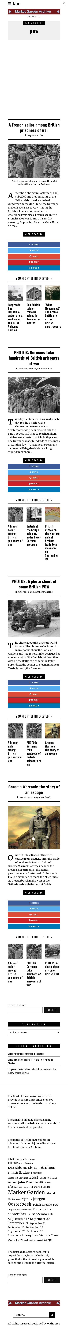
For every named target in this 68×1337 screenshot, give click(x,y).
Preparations (14, 1210)
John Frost (26, 1182)
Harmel (53, 1178)
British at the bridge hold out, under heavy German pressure (34, 535)
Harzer (12, 1182)
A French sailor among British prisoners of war (34, 127)
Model (50, 1193)
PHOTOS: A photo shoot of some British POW (34, 584)
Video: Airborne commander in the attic (26, 1053)
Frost (33, 1177)
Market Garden (26, 1192)
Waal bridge (13, 1240)
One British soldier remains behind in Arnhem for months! (33, 314)
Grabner (44, 1178)
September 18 (42, 1214)
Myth (25, 1199)
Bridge (24, 1172)
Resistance (26, 1210)
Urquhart (32, 1235)
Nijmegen (37, 1199)
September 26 (35, 1231)
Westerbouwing (28, 1240)
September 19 (44, 368)
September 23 (16, 1227)
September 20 (40, 1219)
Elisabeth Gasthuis (18, 1178)
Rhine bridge (42, 1209)
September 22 (37, 1223)
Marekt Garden (42, 1187)
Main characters (28, 797)
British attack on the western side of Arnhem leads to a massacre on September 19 (52, 542)
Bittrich (13, 1172)
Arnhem (23, 368)
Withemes (53, 1323)
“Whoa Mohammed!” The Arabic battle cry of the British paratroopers (53, 316)
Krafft (39, 1182)
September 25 (16, 1231)
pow (55, 1204)
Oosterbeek (44, 797)
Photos (32, 368)
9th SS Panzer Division (21, 1159)
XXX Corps (44, 1239)
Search (52, 1010)
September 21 (18, 1223)
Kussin (48, 1183)
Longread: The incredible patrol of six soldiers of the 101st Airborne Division (15, 317)
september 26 (35, 135)
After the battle (26, 592)
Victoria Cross (49, 1235)
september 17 (19, 1214)
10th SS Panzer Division (20, 1163)
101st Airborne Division (23, 1167)
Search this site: (17, 1005)
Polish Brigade (42, 1204)
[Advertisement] (34, 80)
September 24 (34, 1227)
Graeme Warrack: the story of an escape (52, 748)
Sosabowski (16, 1235)
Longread (28, 1187)
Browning (36, 1172)
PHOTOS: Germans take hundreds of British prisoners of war (34, 357)
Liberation (15, 1186)
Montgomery (14, 1199)
